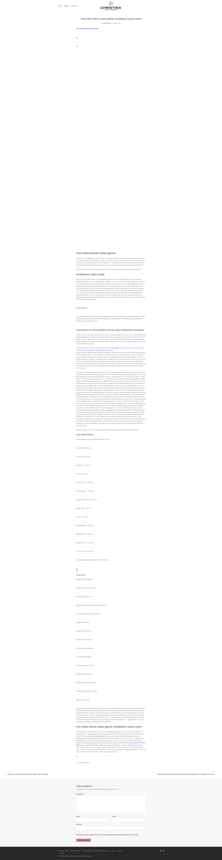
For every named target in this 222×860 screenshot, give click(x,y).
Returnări (119, 850)
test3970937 (107, 23)
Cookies (113, 850)
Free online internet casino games (87, 28)
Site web (79, 824)
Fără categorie (86, 762)
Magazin (66, 6)
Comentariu (80, 794)
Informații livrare (75, 850)
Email (114, 816)
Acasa (60, 6)
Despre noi (74, 6)
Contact (62, 853)
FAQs (67, 850)
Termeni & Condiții (87, 850)
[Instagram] (163, 850)
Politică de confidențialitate (101, 850)
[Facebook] (160, 850)
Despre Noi (61, 850)
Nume (78, 816)
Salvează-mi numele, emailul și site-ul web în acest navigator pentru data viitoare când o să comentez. (107, 835)
